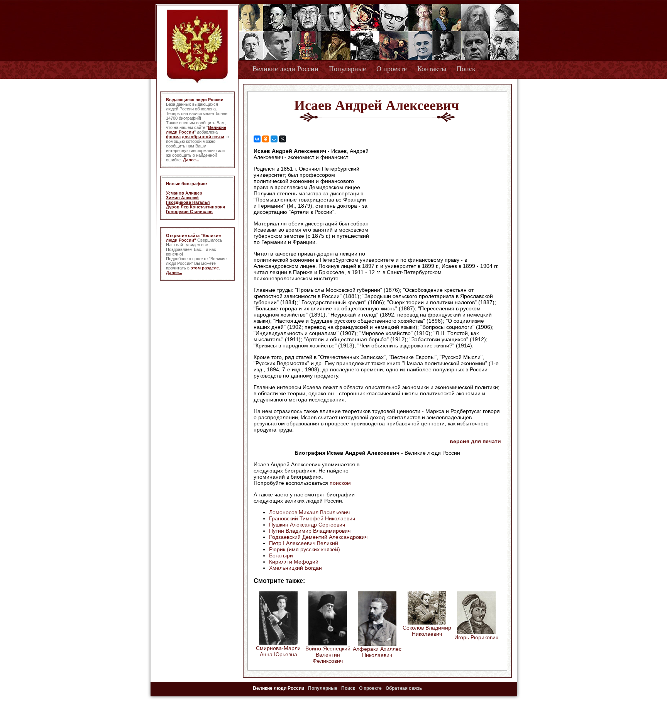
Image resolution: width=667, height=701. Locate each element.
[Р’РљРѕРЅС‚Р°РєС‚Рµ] (257, 138)
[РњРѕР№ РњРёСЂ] (274, 138)
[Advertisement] (435, 197)
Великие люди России (285, 69)
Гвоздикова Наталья (188, 202)
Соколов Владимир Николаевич (427, 631)
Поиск (466, 69)
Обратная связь (404, 688)
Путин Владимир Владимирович (309, 531)
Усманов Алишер (184, 193)
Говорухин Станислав (189, 211)
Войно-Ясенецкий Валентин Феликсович (327, 654)
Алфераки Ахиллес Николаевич (377, 652)
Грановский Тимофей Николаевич (312, 518)
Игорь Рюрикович (476, 637)
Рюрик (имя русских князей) (304, 549)
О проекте (391, 69)
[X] (282, 138)
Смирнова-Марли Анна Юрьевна (278, 651)
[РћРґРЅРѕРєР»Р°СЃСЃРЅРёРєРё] (265, 138)
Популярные (347, 69)
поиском (340, 483)
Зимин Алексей (182, 197)
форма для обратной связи (195, 136)
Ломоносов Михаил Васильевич (309, 512)
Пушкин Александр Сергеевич (307, 525)
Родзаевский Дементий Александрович (318, 537)
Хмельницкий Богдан (295, 568)
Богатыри (281, 555)
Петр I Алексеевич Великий (303, 543)
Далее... (191, 159)
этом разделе (205, 268)
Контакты (431, 69)
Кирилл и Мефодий (293, 562)
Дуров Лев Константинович (195, 207)
